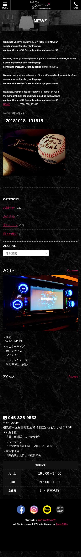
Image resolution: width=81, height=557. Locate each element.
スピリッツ (10, 225)
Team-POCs (62, 524)
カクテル (9, 216)
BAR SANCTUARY (47, 520)
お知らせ (9, 207)
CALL (76, 8)
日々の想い (10, 233)
